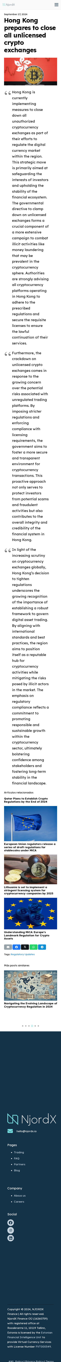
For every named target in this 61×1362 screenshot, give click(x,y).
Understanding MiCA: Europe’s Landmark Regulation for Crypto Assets (26, 935)
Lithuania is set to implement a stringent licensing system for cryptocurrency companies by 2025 (28, 890)
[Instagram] (10, 1230)
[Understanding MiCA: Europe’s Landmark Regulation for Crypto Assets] (30, 900)
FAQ (16, 1158)
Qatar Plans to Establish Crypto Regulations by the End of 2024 (26, 800)
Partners (19, 1164)
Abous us (19, 1195)
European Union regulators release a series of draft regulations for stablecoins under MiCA (30, 847)
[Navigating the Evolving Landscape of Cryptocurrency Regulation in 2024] (30, 972)
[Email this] (8, 947)
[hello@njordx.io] (12, 1131)
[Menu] (56, 5)
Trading (19, 1152)
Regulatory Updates (23, 954)
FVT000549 (43, 1346)
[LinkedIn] (10, 1238)
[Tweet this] (25, 947)
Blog (17, 1170)
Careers (19, 1201)
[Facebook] (10, 1222)
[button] (22, 1025)
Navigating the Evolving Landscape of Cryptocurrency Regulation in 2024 (30, 1005)
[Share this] (16, 947)
